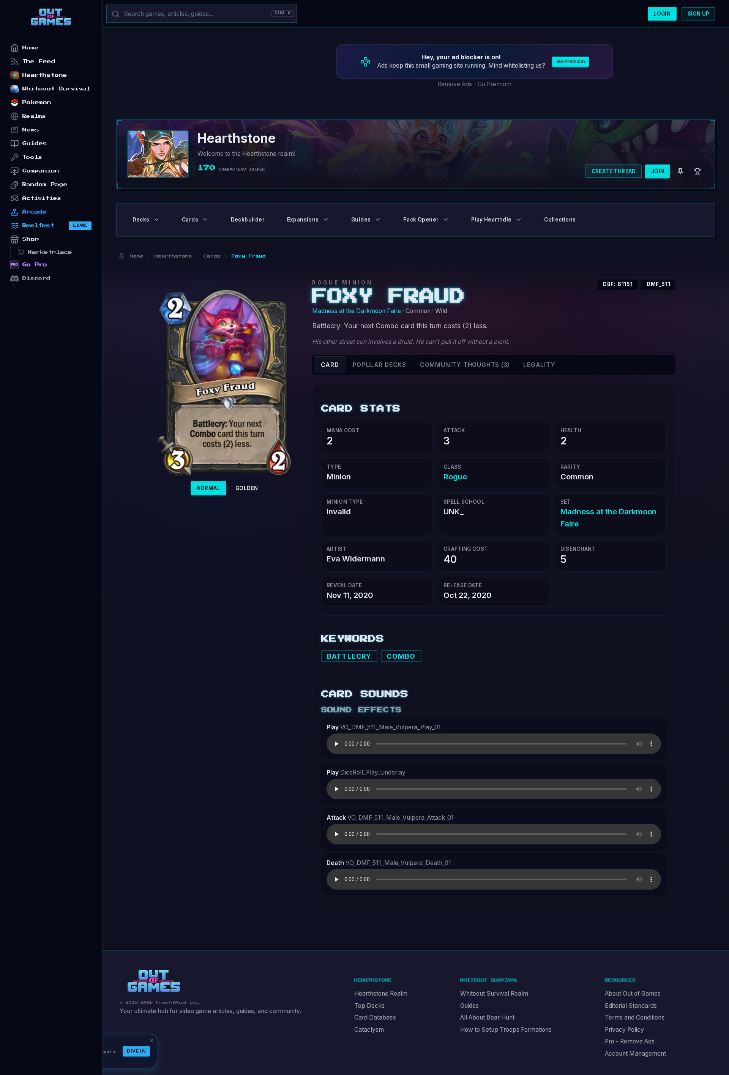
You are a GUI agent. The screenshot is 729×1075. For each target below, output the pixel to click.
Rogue (455, 476)
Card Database (375, 1017)
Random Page (45, 184)
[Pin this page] (121, 256)
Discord (36, 278)
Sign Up (699, 14)
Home (30, 48)
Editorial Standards (631, 1005)
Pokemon (36, 102)
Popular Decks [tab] (379, 364)
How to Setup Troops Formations (506, 1029)
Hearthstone (44, 75)
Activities (42, 198)
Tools (32, 157)
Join (657, 171)
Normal (208, 488)
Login (662, 14)
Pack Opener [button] (421, 220)
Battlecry (349, 656)
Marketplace (50, 252)
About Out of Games (633, 993)
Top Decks (369, 1005)
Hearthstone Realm (380, 993)
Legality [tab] (539, 364)
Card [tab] (330, 364)
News (30, 130)
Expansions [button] (303, 220)
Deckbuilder (248, 220)
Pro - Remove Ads (630, 1041)
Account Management (635, 1053)
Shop (30, 239)
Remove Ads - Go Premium (474, 84)
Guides (469, 1005)
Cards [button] (190, 220)
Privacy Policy (624, 1029)
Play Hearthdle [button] (491, 220)
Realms (34, 116)
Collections (560, 220)
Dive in (136, 1051)
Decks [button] (141, 220)
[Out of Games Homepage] (154, 981)
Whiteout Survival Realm (494, 993)
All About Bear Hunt (487, 1017)
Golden (246, 488)
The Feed (38, 61)
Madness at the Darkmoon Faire (356, 311)
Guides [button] (361, 220)
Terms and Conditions (634, 1017)
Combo (401, 656)
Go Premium (570, 61)
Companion (40, 171)
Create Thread (614, 171)
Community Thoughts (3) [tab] (465, 364)
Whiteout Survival (56, 89)
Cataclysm (369, 1029)
